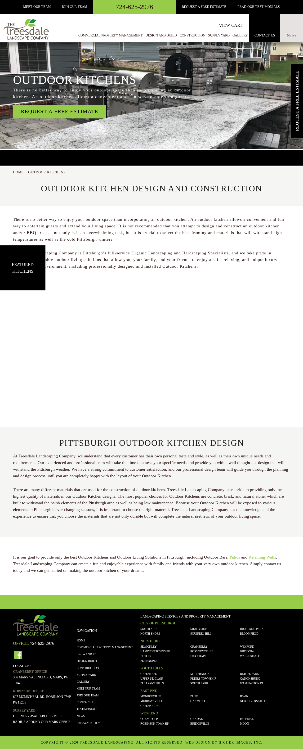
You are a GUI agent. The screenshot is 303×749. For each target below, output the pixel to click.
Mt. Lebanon (199, 674)
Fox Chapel (199, 656)
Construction (192, 35)
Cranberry (199, 646)
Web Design (198, 742)
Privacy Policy (88, 723)
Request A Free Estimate (204, 7)
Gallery (83, 681)
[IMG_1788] (273, 313)
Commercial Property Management (110, 35)
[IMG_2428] (273, 359)
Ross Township (201, 651)
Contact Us (264, 35)
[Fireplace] (30, 359)
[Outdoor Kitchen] (151, 313)
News (291, 35)
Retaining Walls (262, 557)
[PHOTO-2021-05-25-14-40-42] (151, 404)
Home (81, 640)
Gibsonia (247, 651)
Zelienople (148, 661)
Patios (235, 557)
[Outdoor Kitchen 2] (91, 313)
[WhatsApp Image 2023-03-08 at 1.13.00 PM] (30, 313)
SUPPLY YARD (86, 675)
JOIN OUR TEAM (88, 695)
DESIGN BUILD (87, 661)
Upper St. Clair (151, 678)
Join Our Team (74, 7)
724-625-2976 (134, 6)
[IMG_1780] (212, 313)
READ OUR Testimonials (258, 7)
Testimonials (87, 709)
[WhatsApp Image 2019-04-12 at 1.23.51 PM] (151, 359)
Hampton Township (155, 651)
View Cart (230, 25)
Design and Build (161, 35)
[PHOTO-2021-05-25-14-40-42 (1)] (212, 359)
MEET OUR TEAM (37, 7)
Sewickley (148, 646)
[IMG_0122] (91, 404)
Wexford (247, 646)
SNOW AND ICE (87, 654)
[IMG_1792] (91, 359)
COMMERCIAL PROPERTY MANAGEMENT (105, 647)
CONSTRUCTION (88, 668)
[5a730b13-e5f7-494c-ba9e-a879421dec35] (30, 404)
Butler (145, 656)
